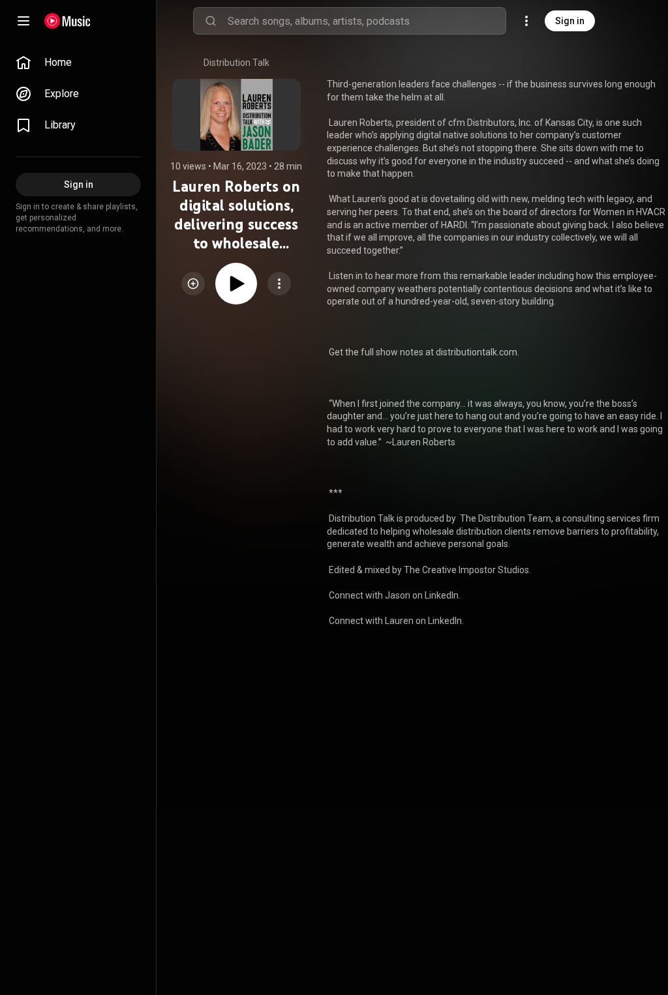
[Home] (67, 21)
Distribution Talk (236, 62)
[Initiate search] (210, 20)
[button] (193, 283)
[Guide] (23, 21)
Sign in (569, 21)
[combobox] (367, 21)
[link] (78, 62)
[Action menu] (279, 283)
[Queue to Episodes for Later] (193, 283)
